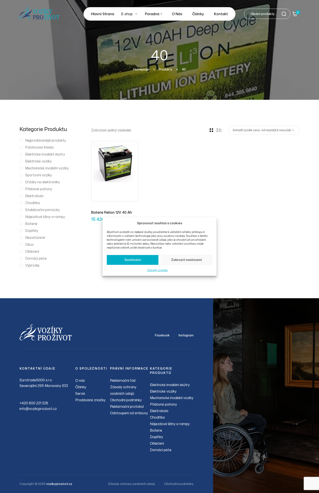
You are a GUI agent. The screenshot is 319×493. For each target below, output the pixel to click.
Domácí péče (36, 258)
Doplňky (31, 230)
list (219, 130)
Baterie (31, 223)
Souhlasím (132, 259)
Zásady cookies (157, 270)
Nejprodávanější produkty (45, 140)
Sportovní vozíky (38, 175)
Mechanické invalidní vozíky (47, 168)
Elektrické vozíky (38, 161)
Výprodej (32, 265)
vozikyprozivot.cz (59, 484)
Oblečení (32, 251)
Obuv (29, 244)
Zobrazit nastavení (186, 259)
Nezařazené (35, 237)
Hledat (285, 14)
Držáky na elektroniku (42, 182)
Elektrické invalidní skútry (45, 154)
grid (211, 130)
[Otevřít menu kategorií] (136, 14)
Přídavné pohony (38, 189)
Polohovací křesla (39, 147)
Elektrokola (34, 195)
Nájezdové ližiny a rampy (45, 216)
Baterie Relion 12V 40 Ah (111, 212)
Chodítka (32, 202)
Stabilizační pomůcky (42, 209)
